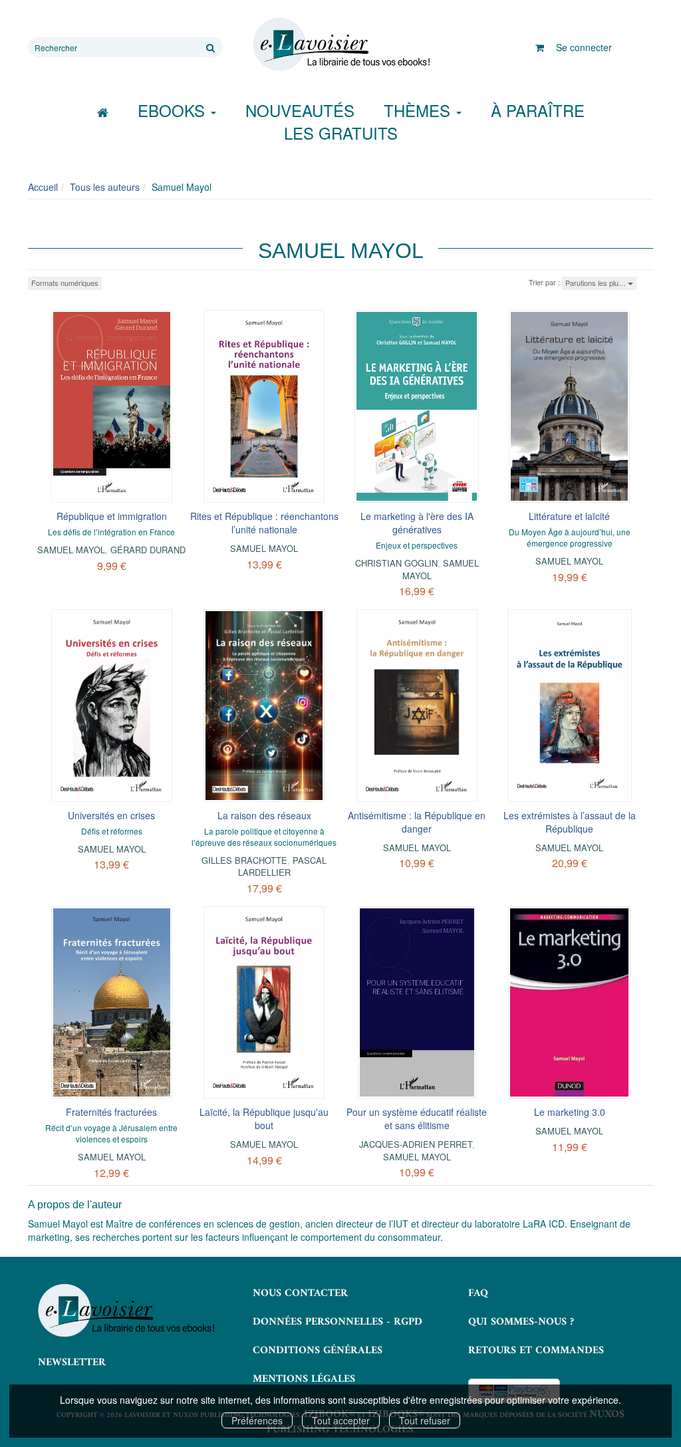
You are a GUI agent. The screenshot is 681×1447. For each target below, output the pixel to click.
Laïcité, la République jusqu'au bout (264, 1118)
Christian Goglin (396, 563)
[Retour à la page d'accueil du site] (340, 44)
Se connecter (584, 47)
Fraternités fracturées (111, 1111)
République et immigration (112, 516)
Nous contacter (300, 1293)
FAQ (478, 1293)
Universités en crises (111, 815)
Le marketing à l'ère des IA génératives (417, 522)
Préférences (257, 1420)
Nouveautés (299, 110)
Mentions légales (304, 1379)
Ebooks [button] (173, 110)
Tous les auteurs (105, 187)
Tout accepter (341, 1420)
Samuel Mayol (71, 549)
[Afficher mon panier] (539, 47)
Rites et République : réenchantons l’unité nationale (264, 522)
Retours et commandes (536, 1350)
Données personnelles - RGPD (337, 1322)
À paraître (538, 110)
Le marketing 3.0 (569, 1111)
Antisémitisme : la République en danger (416, 822)
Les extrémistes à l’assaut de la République (569, 822)
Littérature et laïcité (569, 516)
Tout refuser (424, 1420)
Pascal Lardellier (282, 866)
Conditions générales (317, 1350)
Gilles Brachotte (244, 860)
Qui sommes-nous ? (521, 1322)
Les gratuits (341, 132)
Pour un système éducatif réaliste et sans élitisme (416, 1118)
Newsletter (72, 1362)
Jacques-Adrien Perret (415, 1144)
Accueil (43, 187)
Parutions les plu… (596, 282)
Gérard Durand (148, 549)
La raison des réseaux (264, 815)
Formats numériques (64, 282)
